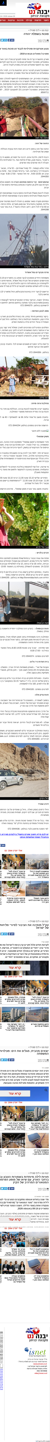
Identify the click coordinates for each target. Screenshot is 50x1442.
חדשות (38, 20)
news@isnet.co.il (40, 1364)
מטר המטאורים (40, 1196)
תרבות (20, 20)
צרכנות (11, 20)
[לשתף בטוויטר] (3, 41)
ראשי (46, 20)
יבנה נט (45, 30)
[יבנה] (33, 18)
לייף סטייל (34, 30)
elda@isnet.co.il (41, 1373)
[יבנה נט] (31, 1342)
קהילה (29, 20)
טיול (43, 1068)
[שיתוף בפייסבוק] (10, 41)
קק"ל (43, 942)
